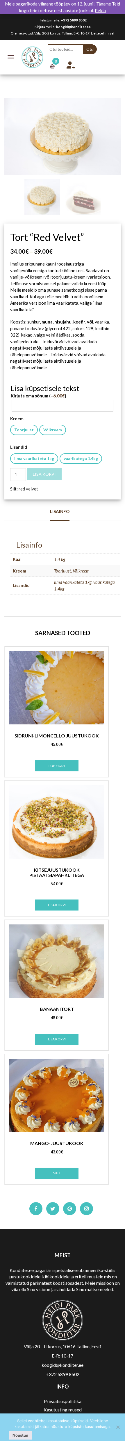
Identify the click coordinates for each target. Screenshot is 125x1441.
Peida (100, 10)
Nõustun (20, 1435)
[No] (118, 1427)
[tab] (59, 514)
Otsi (90, 49)
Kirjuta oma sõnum (38, 395)
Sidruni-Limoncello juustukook (57, 735)
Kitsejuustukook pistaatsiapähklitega (56, 872)
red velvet (28, 488)
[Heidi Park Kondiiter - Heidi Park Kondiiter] (32, 56)
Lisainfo (59, 511)
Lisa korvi (44, 474)
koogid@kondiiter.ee (73, 27)
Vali (56, 1173)
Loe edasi (57, 766)
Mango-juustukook (56, 1143)
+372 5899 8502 (74, 20)
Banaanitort (57, 1009)
